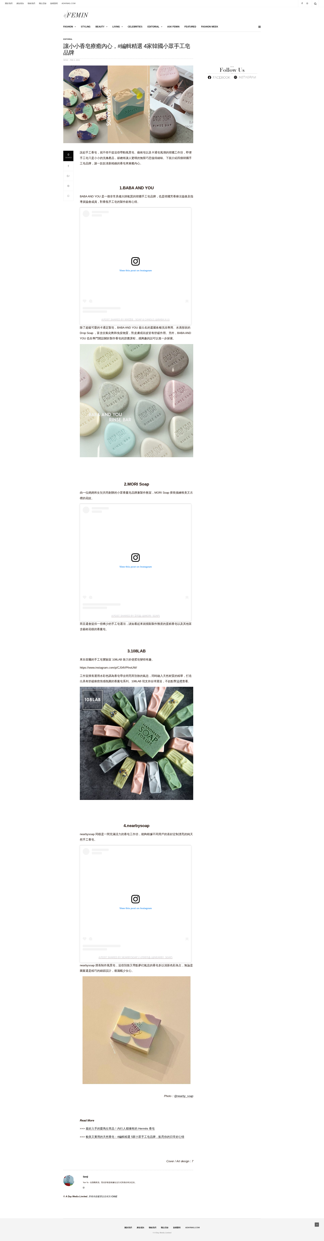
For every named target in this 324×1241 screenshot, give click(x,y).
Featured (190, 26)
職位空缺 (42, 3)
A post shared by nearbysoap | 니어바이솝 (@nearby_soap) (135, 957)
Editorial (67, 39)
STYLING (85, 26)
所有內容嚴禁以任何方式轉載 (103, 1196)
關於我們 (8, 3)
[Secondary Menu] (258, 27)
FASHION (68, 26)
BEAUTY (100, 26)
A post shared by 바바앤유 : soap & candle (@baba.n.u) (135, 319)
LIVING (116, 26)
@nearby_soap (183, 1096)
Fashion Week (209, 26)
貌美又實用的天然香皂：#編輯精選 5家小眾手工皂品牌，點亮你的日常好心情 (135, 1136)
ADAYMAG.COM (68, 3)
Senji (65, 60)
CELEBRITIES (135, 26)
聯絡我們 (31, 3)
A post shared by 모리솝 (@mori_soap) (135, 615)
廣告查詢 (20, 3)
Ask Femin (173, 26)
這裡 (179, 681)
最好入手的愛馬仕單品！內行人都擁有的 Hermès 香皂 (120, 1128)
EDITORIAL (153, 26)
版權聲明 (54, 3)
